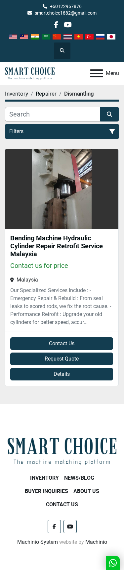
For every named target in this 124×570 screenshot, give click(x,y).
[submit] (109, 114)
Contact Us (61, 343)
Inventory (44, 478)
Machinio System (37, 542)
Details (62, 374)
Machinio (96, 542)
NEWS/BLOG (79, 478)
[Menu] (96, 73)
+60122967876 (66, 6)
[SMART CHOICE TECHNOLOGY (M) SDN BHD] (62, 451)
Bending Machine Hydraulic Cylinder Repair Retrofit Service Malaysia (56, 246)
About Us (86, 491)
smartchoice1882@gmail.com (66, 13)
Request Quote (62, 359)
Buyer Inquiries (46, 491)
